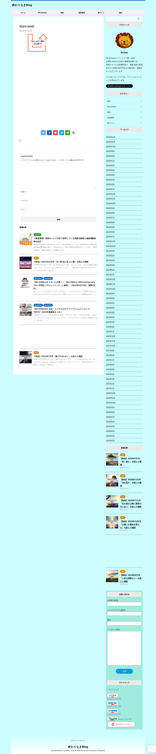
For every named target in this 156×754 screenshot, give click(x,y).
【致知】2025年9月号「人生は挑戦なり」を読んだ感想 (130, 578)
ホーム (23, 13)
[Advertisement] (59, 74)
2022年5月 (110, 312)
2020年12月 (110, 393)
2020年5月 (110, 426)
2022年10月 (110, 289)
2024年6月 (110, 222)
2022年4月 (110, 317)
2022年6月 (110, 308)
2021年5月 (110, 369)
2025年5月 (110, 170)
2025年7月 (110, 160)
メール (24, 200)
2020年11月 (110, 398)
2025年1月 (110, 189)
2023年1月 (110, 274)
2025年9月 (110, 151)
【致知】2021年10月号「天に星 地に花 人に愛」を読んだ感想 (61, 262)
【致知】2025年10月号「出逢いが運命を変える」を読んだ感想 (130, 524)
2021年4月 (110, 374)
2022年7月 (110, 303)
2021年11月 (110, 341)
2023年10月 (111, 246)
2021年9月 (110, 350)
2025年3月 (110, 179)
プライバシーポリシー (78, 741)
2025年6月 (110, 165)
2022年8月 (110, 298)
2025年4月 (110, 175)
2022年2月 (110, 326)
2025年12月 (110, 137)
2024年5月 (110, 227)
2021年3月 (110, 379)
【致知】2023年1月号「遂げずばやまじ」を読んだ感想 (58, 356)
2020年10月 (111, 402)
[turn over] (61, 132)
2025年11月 (110, 141)
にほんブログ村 (114, 698)
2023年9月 (110, 251)
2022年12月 (110, 279)
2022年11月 (110, 284)
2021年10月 (110, 345)
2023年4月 (110, 260)
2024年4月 (110, 232)
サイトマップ (113, 689)
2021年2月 (110, 383)
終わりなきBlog (22, 5)
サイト (23, 209)
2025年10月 (111, 146)
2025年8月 (110, 156)
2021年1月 (110, 388)
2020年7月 (110, 417)
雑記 (120, 13)
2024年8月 (110, 213)
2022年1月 (110, 331)
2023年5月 (110, 255)
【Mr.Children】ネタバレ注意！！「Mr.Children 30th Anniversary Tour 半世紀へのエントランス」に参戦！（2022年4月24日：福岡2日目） (64, 285)
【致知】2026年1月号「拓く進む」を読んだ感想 (130, 461)
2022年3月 (110, 322)
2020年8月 (110, 412)
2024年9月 (110, 208)
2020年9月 (110, 407)
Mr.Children (42, 13)
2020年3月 (110, 436)
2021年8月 (110, 355)
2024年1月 (110, 236)
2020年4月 (110, 431)
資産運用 (81, 13)
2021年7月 (110, 360)
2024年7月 (110, 217)
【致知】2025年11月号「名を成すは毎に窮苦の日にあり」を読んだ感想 (130, 503)
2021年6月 (110, 364)
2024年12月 (110, 194)
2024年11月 (110, 198)
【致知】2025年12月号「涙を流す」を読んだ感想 (130, 482)
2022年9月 (110, 293)
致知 (62, 13)
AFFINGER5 (101, 750)
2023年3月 (110, 265)
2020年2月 (110, 440)
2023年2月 (110, 270)
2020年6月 (110, 421)
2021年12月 (110, 336)
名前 (23, 192)
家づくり (101, 13)
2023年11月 (110, 241)
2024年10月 (111, 203)
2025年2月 (110, 184)
